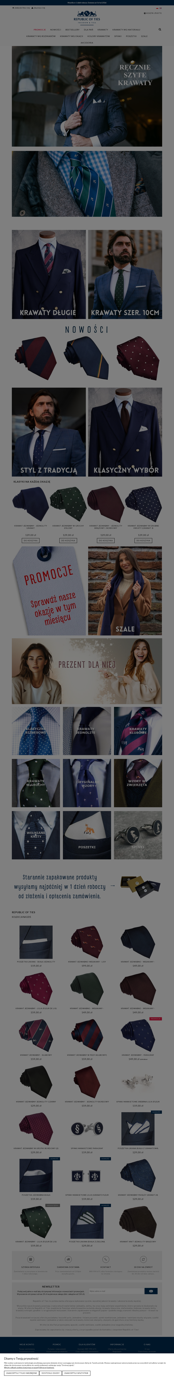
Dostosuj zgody (51, 1373)
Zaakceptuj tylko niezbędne (21, 1373)
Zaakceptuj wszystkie (76, 1373)
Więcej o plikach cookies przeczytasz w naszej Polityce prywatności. (29, 1368)
